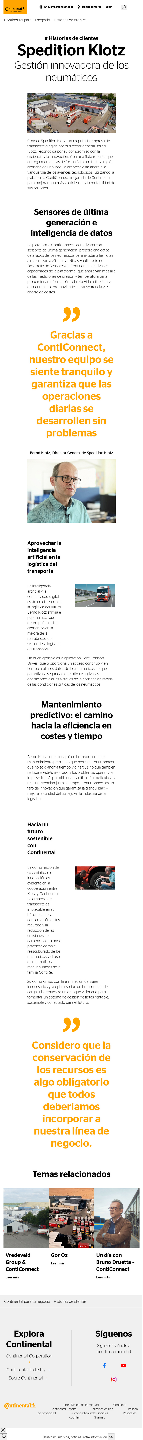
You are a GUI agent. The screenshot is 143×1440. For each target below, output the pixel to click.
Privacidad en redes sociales (89, 1413)
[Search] (3, 1436)
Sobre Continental (26, 1378)
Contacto (119, 1405)
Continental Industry (26, 1370)
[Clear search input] (111, 1437)
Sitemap (99, 1417)
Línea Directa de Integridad (81, 1405)
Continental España (64, 1409)
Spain (109, 7)
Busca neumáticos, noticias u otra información (75, 1437)
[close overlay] (3, 1430)
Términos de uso (102, 1409)
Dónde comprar (91, 7)
